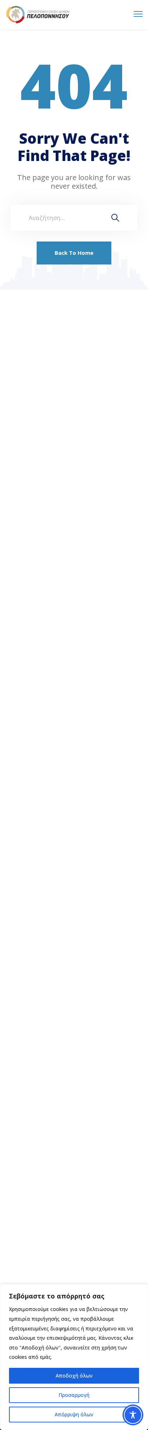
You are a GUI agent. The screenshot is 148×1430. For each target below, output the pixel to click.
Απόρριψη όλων (74, 1414)
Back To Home (74, 252)
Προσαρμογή (74, 1395)
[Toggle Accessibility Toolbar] (133, 1415)
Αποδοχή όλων (74, 1375)
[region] (74, 1357)
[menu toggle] (138, 14)
